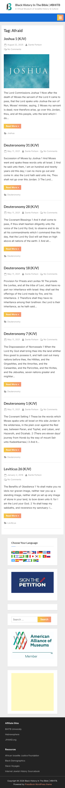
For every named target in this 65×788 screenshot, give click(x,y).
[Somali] (13, 560)
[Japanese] (33, 556)
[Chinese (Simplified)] (21, 552)
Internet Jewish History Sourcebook (22, 771)
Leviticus (11, 523)
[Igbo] (25, 556)
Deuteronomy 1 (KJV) (20, 403)
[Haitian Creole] (49, 552)
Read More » (13, 127)
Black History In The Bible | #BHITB (37, 5)
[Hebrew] (17, 556)
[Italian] (29, 556)
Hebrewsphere (12, 734)
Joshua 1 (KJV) (15, 39)
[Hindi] (21, 556)
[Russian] (49, 556)
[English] (29, 552)
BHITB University (13, 729)
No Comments (14, 49)
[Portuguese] (45, 556)
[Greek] (45, 552)
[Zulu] (37, 560)
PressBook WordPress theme (38, 784)
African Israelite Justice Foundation (22, 755)
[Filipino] (33, 552)
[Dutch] (25, 552)
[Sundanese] (21, 560)
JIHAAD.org (10, 739)
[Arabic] (17, 552)
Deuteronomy (14, 194)
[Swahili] (25, 560)
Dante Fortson (35, 44)
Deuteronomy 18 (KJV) (21, 268)
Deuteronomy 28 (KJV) (21, 206)
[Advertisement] (32, 692)
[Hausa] (13, 556)
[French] (37, 552)
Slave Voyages (12, 766)
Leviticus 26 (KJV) (17, 469)
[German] (41, 552)
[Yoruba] (33, 560)
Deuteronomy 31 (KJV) (21, 145)
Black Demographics (15, 760)
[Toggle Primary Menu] (60, 17)
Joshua (11, 133)
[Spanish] (17, 560)
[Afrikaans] (13, 552)
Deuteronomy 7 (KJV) (20, 333)
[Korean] (37, 556)
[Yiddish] (29, 560)
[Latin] (41, 556)
